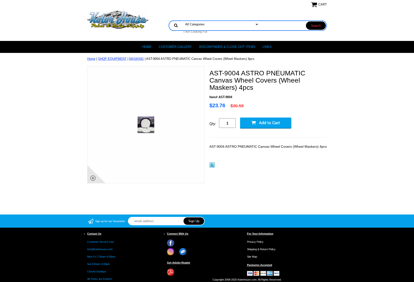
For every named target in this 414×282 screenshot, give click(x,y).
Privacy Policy (255, 241)
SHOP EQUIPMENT (112, 59)
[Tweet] (212, 166)
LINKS (267, 47)
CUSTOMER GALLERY (175, 47)
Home (147, 47)
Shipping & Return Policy (261, 249)
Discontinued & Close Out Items (227, 47)
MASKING (136, 59)
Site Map (252, 256)
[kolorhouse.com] (117, 19)
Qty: (212, 124)
